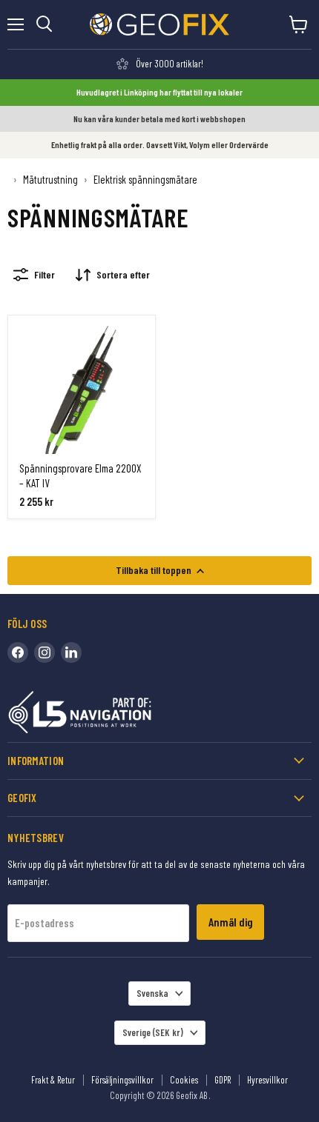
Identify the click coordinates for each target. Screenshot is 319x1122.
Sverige (152, 1032)
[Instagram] (44, 652)
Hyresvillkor (267, 1080)
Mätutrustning (50, 179)
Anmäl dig (230, 922)
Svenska (152, 993)
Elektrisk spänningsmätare (145, 179)
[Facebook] (17, 652)
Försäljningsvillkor (122, 1080)
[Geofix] (111, 715)
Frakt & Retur (53, 1080)
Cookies (184, 1080)
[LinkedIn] (71, 652)
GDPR (222, 1080)
